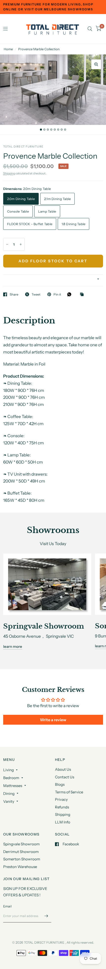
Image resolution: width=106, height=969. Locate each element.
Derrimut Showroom (21, 851)
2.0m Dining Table (21, 199)
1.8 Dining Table (73, 224)
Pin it (57, 294)
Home (8, 49)
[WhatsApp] (70, 294)
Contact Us (64, 777)
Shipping (9, 173)
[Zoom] (96, 64)
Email (7, 906)
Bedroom (11, 777)
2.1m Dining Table (57, 199)
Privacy (61, 799)
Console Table (18, 211)
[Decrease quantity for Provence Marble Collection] (7, 244)
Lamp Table (47, 211)
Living (8, 770)
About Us (63, 769)
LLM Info (62, 822)
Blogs (60, 784)
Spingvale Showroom (21, 844)
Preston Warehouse (20, 866)
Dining (9, 793)
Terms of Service (69, 792)
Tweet (36, 294)
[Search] (90, 29)
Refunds (62, 807)
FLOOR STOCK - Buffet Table (30, 224)
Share (14, 294)
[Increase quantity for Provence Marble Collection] (20, 244)
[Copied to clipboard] (83, 294)
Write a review (53, 719)
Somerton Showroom (21, 859)
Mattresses (12, 785)
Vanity (8, 801)
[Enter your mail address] (46, 916)
